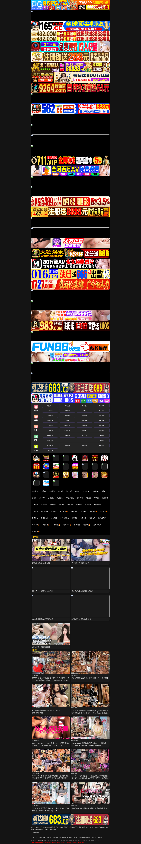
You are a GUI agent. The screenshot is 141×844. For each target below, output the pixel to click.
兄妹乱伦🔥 (56, 525)
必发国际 (88, 505)
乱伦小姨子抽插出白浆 (41, 647)
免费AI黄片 (97, 525)
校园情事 (67, 445)
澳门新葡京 (97, 505)
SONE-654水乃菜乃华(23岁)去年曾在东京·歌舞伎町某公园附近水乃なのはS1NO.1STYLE (50, 809)
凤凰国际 (60, 498)
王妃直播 (44, 505)
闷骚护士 (101, 430)
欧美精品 (84, 406)
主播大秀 (35, 505)
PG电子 (77, 491)
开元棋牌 (52, 491)
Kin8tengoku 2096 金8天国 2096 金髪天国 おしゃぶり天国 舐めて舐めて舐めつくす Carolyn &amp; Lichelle (50, 745)
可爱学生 (84, 426)
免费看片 (75, 518)
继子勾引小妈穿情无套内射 (42, 591)
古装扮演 (50, 426)
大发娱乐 (35, 511)
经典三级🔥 (36, 525)
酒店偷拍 (105, 498)
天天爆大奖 (44, 518)
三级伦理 (50, 411)
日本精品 (67, 411)
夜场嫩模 (79, 505)
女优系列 (67, 426)
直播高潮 (80, 498)
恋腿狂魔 (101, 426)
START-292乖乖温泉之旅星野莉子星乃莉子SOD (90, 678)
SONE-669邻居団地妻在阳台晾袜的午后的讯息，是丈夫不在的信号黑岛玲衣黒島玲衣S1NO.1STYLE (89, 745)
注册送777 (95, 491)
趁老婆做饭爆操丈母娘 (41, 563)
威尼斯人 (35, 491)
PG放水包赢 (70, 498)
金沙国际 (54, 518)
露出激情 (67, 435)
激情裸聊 (83, 511)
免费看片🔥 (64, 511)
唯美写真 (84, 435)
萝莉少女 (101, 406)
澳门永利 (69, 491)
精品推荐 (50, 406)
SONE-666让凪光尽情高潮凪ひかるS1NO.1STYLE (46, 711)
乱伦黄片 (53, 505)
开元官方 (35, 518)
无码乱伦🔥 (104, 511)
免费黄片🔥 (93, 511)
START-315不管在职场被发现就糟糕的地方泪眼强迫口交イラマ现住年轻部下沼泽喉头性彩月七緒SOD (50, 778)
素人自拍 (101, 411)
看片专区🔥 (67, 525)
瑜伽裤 (84, 430)
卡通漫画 (50, 435)
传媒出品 (50, 440)
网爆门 (102, 435)
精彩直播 (88, 498)
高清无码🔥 (87, 525)
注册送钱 (86, 491)
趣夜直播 (70, 505)
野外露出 (101, 420)
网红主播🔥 (36, 531)
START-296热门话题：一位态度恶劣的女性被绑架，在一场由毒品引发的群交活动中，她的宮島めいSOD (90, 778)
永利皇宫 (54, 511)
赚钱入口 (77, 525)
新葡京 (34, 498)
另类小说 (50, 450)
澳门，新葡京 (64, 518)
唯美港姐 (84, 416)
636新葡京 (74, 511)
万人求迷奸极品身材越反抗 (42, 619)
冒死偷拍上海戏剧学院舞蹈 (82, 591)
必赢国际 (51, 498)
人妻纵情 (84, 445)
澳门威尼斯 (102, 518)
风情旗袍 (50, 430)
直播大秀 (92, 518)
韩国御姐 (67, 416)
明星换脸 (67, 430)
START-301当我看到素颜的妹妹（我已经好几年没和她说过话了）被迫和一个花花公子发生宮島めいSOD (90, 712)
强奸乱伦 (67, 406)
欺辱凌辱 (50, 420)
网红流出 (84, 420)
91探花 (67, 420)
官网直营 (60, 491)
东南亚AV (101, 416)
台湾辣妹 (50, 416)
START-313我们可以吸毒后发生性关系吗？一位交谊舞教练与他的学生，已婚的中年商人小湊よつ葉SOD (50, 680)
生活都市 (50, 445)
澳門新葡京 (44, 511)
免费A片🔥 (46, 525)
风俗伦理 (101, 445)
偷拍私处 (62, 505)
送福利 (104, 491)
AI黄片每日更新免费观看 (81, 619)
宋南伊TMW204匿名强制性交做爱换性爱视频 (89, 808)
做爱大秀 (83, 518)
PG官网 (43, 491)
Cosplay (84, 411)
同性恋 (102, 440)
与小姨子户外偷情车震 (80, 563)
